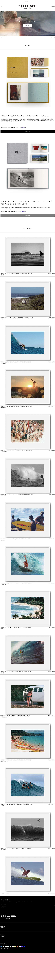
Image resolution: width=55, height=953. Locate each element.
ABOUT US (3, 926)
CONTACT (2, 927)
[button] (53, 6)
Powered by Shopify (4, 944)
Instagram (3, 934)
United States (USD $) (4, 948)
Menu (2, 6)
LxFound (4, 943)
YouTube (2, 936)
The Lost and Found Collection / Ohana (25, 115)
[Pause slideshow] (1, 12)
